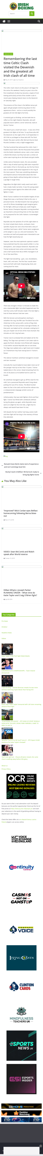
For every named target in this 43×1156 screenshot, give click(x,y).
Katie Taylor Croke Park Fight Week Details (16, 656)
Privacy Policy (6, 769)
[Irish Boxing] (4, 21)
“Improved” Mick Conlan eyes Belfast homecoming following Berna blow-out (21, 513)
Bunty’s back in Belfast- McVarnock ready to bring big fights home (22, 473)
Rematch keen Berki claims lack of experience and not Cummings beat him (21, 465)
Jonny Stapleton (19, 80)
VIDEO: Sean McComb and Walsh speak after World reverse (19, 553)
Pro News (5, 621)
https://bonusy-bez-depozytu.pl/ (21, 809)
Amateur (4, 627)
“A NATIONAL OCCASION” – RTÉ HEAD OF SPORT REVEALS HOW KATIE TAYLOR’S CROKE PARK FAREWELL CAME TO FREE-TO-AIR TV (21, 723)
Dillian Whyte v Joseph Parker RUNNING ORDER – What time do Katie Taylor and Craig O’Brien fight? (20, 593)
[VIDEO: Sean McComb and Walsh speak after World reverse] (21, 529)
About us (5, 766)
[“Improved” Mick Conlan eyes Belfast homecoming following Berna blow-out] (21, 487)
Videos (4, 638)
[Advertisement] (22, 1151)
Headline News (8, 54)
